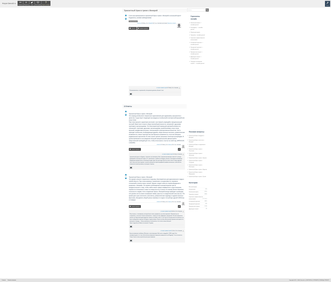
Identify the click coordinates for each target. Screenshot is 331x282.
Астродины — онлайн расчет (197, 28)
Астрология (192, 189)
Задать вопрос (46, 4)
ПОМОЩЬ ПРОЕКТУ (324, 280)
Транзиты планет (171, 23)
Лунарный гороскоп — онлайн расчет (197, 48)
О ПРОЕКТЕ (316, 280)
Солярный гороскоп (194, 201)
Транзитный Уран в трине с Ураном (198, 158)
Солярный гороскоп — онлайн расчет (197, 43)
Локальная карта (195, 32)
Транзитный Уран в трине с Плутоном (195, 149)
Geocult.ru (303, 280)
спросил (139, 23)
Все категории (193, 186)
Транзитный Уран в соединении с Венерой (197, 145)
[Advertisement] (155, 46)
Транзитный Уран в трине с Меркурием (195, 173)
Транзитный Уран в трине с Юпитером (195, 165)
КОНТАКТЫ (309, 280)
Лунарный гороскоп (194, 204)
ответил (159, 144)
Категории (38, 4)
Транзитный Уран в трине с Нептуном (195, 154)
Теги (32, 4)
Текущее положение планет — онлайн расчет (197, 62)
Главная (20, 4)
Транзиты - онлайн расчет (198, 35)
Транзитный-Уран (133, 21)
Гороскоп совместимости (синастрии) (198, 38)
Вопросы (26, 4)
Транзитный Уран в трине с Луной (197, 176)
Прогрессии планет (194, 206)
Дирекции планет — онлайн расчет (196, 57)
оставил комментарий (161, 87)
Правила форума (12, 280)
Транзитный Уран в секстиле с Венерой (196, 141)
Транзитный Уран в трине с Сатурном (195, 161)
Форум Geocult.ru (9, 3)
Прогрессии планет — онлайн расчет (197, 53)
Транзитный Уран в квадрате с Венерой (196, 136)
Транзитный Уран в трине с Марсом (198, 169)
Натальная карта (193, 191)
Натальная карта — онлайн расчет (196, 23)
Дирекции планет (194, 209)
